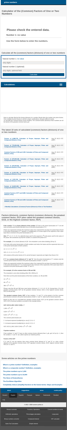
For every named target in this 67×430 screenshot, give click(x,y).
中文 (4, 400)
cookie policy (58, 390)
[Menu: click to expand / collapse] (62, 84)
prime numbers (10, 2)
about (9, 390)
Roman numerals (12, 409)
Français (29, 395)
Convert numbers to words (55, 409)
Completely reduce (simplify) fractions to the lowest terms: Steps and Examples (32, 385)
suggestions (25, 390)
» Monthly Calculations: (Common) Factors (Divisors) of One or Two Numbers (28, 206)
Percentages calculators (33, 414)
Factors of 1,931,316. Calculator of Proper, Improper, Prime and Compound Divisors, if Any (26, 180)
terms (41, 390)
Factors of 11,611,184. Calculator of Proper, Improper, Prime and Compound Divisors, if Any (26, 173)
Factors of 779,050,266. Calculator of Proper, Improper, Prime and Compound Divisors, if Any (26, 146)
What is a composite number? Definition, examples (22, 368)
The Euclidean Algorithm (12, 381)
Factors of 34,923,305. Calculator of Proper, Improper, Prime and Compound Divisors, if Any (26, 187)
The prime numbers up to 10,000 (15, 374)
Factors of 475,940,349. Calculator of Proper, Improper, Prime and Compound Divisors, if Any (26, 159)
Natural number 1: (13, 59)
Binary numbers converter (11, 419)
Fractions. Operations (33, 409)
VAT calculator (55, 419)
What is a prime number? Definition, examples (20, 365)
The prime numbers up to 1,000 (14, 371)
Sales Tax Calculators (11, 423)
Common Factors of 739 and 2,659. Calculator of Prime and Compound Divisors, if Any (26, 200)
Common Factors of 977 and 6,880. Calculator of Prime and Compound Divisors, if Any (26, 193)
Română (56, 395)
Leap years (55, 414)
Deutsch (5, 395)
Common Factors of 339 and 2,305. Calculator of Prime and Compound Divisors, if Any (26, 152)
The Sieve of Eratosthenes (13, 378)
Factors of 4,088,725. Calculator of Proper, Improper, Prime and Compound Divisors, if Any (26, 139)
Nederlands (46, 395)
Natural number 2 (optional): (14, 67)
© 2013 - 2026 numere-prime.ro (33, 404)
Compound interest (33, 419)
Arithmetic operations (12, 414)
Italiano (38, 395)
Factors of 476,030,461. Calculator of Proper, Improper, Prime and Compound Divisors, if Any (26, 166)
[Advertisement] (33, 100)
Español (21, 395)
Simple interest (33, 423)
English (13, 395)
